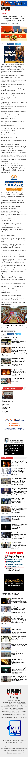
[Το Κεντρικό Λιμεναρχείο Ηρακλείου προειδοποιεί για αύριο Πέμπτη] (6, 519)
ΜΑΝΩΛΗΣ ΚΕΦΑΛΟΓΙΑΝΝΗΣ (9, 331)
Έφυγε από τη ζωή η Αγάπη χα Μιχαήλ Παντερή (19, 637)
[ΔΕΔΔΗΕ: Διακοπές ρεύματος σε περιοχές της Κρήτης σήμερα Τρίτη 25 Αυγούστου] (6, 662)
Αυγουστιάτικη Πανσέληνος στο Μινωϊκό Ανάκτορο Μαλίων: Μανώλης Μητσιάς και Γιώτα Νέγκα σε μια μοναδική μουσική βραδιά (19, 491)
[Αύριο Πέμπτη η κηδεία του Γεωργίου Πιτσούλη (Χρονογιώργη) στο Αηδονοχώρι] (6, 527)
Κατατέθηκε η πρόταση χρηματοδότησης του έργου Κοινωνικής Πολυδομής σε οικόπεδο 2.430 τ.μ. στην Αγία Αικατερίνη (19, 509)
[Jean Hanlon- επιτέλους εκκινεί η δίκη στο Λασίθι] (6, 381)
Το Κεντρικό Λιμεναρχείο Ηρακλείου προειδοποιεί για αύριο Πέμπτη (18, 518)
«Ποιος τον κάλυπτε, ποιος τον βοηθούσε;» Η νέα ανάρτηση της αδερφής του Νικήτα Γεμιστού (19, 678)
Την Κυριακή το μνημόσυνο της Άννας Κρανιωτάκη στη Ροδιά (19, 462)
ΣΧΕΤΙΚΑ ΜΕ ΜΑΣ (7, 740)
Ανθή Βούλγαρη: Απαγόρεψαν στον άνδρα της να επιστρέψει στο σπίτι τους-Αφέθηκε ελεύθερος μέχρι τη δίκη (18, 609)
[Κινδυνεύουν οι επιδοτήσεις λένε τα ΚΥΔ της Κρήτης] (6, 646)
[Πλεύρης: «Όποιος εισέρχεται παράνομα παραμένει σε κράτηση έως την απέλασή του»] (6, 545)
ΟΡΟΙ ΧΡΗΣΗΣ (16, 740)
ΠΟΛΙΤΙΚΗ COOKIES (17, 742)
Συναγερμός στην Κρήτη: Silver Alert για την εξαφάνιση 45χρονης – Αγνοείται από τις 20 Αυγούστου (18, 471)
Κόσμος (4, 13)
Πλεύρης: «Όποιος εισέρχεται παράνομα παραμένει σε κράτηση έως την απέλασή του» (19, 545)
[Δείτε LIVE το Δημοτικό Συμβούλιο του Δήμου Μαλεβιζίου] (6, 654)
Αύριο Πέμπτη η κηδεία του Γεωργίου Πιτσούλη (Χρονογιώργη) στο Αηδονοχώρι (19, 526)
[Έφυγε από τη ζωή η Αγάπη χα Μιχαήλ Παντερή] (6, 639)
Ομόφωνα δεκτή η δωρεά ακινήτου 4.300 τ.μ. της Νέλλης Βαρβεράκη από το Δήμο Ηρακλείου (18, 500)
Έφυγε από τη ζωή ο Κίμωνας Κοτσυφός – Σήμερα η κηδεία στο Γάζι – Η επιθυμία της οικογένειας (19, 600)
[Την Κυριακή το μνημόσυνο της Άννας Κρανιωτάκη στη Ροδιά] (6, 463)
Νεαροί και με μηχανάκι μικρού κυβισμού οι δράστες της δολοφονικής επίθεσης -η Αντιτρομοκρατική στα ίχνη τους (14, 351)
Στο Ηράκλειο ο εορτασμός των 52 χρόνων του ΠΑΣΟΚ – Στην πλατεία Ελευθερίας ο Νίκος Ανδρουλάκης (18, 670)
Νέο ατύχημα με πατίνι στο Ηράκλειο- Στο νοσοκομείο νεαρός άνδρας (18, 341)
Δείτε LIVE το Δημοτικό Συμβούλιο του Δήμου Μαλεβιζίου (18, 653)
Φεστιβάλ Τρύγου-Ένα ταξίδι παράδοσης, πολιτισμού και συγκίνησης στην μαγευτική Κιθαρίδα (19, 630)
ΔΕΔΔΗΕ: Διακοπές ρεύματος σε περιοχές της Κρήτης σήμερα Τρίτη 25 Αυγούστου (18, 661)
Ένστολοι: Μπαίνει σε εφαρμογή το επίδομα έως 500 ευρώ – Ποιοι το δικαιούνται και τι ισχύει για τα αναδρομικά (18, 535)
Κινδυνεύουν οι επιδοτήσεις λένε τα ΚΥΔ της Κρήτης (19, 644)
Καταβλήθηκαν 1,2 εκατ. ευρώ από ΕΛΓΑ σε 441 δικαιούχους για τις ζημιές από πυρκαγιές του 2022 (18, 372)
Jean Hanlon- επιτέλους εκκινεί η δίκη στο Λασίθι (18, 379)
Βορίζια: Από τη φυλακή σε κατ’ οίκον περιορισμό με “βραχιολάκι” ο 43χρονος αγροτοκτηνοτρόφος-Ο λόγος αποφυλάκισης (18, 481)
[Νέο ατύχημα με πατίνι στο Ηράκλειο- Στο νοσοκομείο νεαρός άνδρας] (6, 342)
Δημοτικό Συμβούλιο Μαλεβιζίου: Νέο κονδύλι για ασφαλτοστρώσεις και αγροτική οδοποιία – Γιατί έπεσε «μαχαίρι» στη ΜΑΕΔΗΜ (13, 620)
